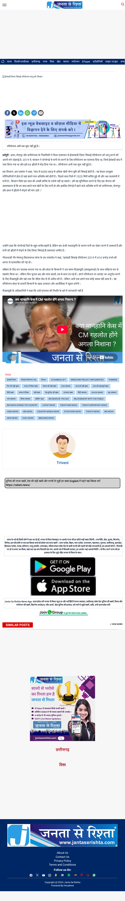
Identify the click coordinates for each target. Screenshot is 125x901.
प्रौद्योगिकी (98, 61)
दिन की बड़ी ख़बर (13, 386)
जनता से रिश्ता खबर (31, 386)
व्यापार (66, 61)
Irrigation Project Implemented (87, 380)
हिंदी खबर (10, 392)
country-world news (48, 411)
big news (27, 411)
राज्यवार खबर (68, 392)
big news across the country (22, 405)
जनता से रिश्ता (24, 392)
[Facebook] (7, 111)
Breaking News (46, 418)
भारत (9, 61)
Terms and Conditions (62, 864)
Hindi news (12, 411)
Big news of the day (59, 399)
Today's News (92, 411)
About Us (62, 852)
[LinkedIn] (21, 111)
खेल (59, 61)
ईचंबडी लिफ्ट (11, 380)
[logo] (65, 4)
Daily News (28, 418)
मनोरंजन (75, 61)
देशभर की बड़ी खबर (49, 386)
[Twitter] (14, 111)
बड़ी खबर (37, 392)
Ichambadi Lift (58, 380)
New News (12, 418)
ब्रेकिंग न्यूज (39, 399)
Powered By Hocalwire (62, 885)
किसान (43, 380)
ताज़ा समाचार (65, 386)
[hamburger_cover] (4, 4)
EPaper (86, 61)
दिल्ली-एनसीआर (21, 61)
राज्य (45, 61)
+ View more (116, 624)
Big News (108, 411)
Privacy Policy (62, 860)
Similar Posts (18, 625)
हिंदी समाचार (82, 392)
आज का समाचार (97, 392)
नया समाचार (11, 399)
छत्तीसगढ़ (36, 61)
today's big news (68, 405)
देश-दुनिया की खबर (51, 392)
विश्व (52, 61)
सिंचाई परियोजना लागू (28, 380)
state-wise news (72, 411)
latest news (48, 405)
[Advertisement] (62, 34)
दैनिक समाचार (25, 399)
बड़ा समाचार (112, 392)
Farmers (113, 380)
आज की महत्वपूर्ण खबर (100, 386)
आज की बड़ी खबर (82, 386)
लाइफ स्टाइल (111, 61)
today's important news (94, 405)
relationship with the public (89, 399)
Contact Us (62, 856)
